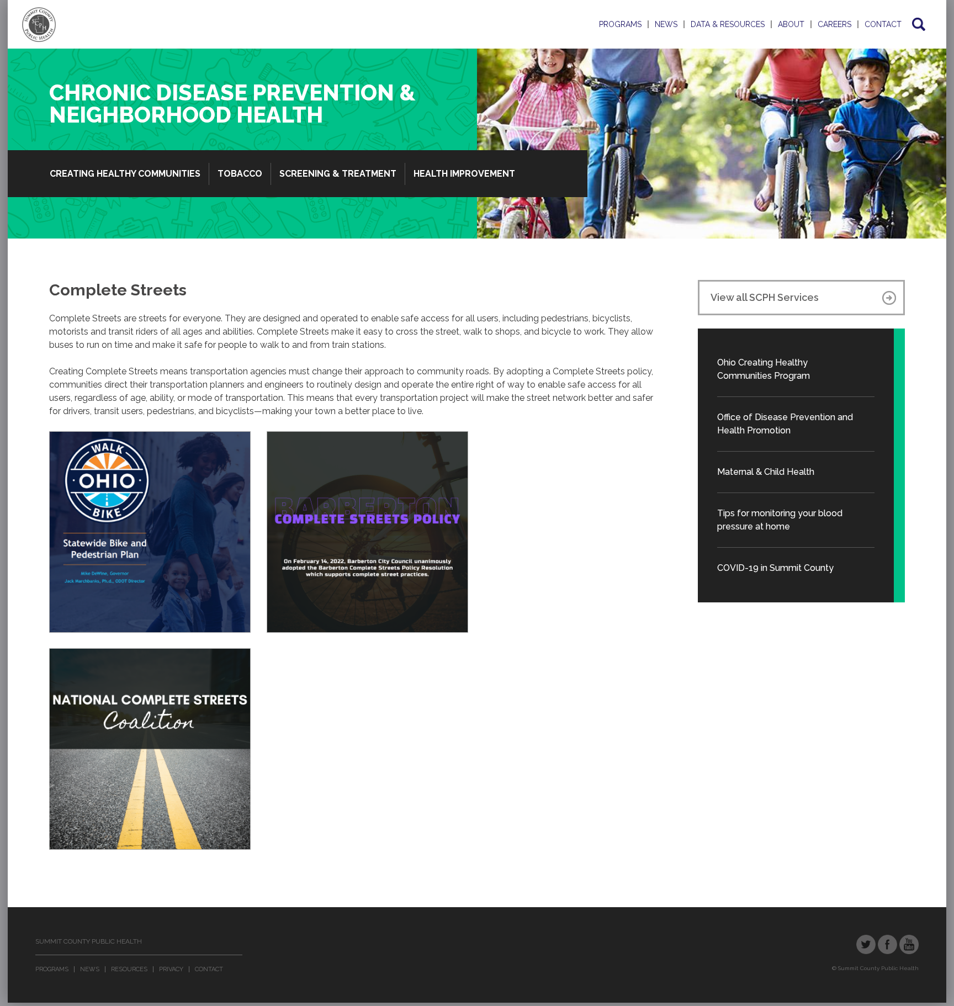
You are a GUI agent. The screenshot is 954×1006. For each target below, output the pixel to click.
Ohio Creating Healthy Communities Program (763, 369)
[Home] (39, 24)
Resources (129, 969)
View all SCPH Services (765, 297)
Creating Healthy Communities (125, 173)
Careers (834, 24)
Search (918, 24)
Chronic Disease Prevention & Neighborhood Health (232, 104)
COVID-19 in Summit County (775, 568)
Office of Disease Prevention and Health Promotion (785, 424)
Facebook (887, 944)
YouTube (909, 944)
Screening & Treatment (337, 173)
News (666, 24)
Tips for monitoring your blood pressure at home (779, 520)
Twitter (866, 944)
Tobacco (240, 173)
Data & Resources (728, 24)
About (791, 24)
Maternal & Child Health (765, 472)
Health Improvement (464, 173)
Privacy (171, 969)
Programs (620, 24)
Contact (883, 24)
